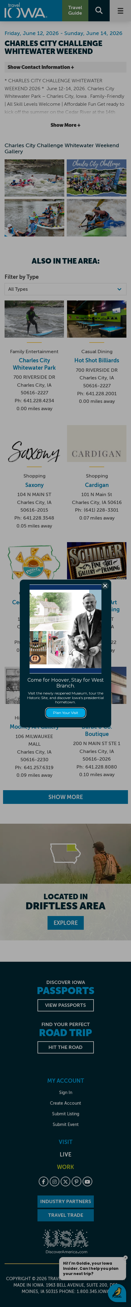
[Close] (105, 585)
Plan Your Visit (65, 712)
